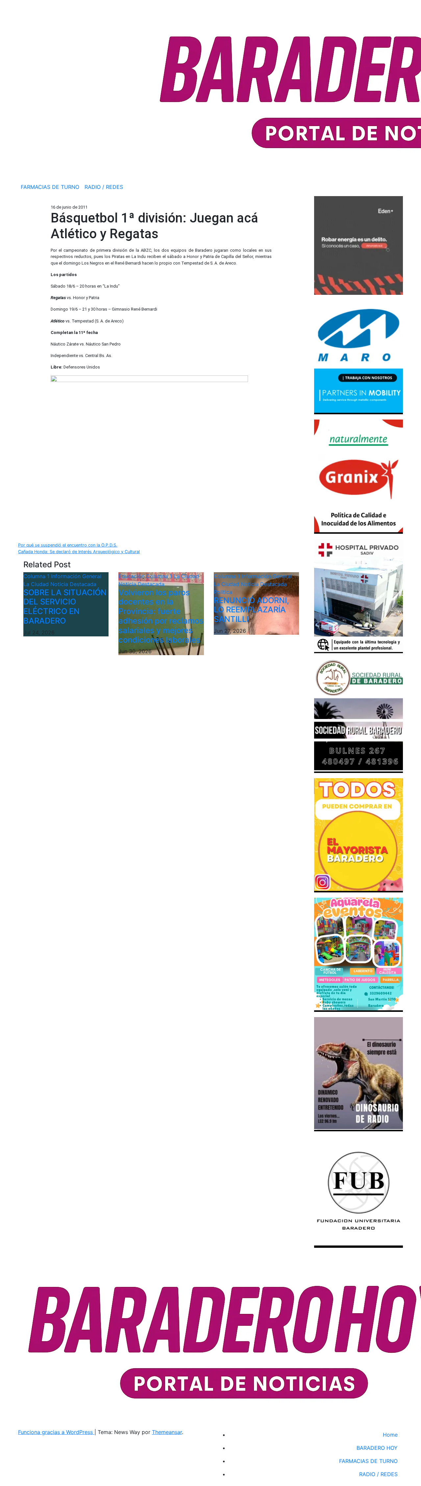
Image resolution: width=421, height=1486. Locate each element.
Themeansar (167, 1432)
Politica (223, 592)
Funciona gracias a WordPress (56, 1432)
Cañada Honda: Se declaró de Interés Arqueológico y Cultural (79, 551)
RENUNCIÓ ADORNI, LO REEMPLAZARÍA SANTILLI (251, 610)
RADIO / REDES (104, 187)
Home (390, 1434)
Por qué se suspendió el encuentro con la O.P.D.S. (67, 545)
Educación (132, 576)
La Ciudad (36, 584)
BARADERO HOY (377, 1448)
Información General (76, 576)
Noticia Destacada (73, 584)
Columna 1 (37, 576)
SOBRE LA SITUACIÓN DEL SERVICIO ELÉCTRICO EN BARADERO (65, 607)
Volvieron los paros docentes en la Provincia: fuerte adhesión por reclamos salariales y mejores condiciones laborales (161, 616)
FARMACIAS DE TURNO (50, 187)
